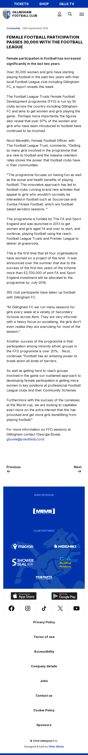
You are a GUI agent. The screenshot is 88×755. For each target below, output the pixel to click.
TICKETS (21, 4)
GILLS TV (66, 4)
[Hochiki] (65, 547)
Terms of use (44, 637)
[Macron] (23, 547)
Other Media (56, 746)
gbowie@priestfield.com (25, 439)
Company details (44, 666)
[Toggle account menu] (59, 14)
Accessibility (44, 651)
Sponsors (44, 725)
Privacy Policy (44, 622)
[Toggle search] (70, 14)
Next (77, 467)
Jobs (44, 681)
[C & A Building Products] (65, 562)
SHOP (44, 4)
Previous (14, 467)
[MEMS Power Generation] (44, 511)
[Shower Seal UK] (23, 562)
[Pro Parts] (44, 578)
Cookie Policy (44, 710)
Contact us (44, 695)
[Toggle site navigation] (81, 14)
